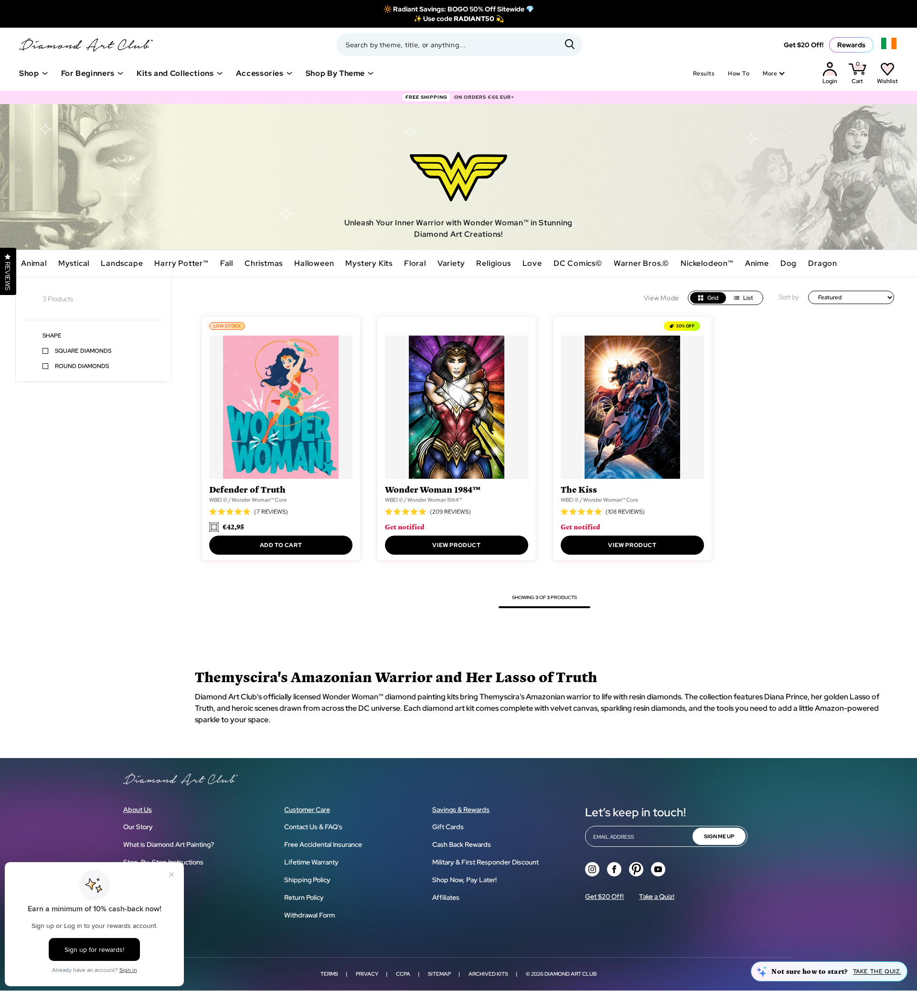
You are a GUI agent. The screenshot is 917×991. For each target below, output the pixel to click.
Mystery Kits (369, 263)
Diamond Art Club (570, 973)
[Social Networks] (592, 869)
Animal (34, 263)
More (770, 73)
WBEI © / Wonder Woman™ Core (248, 499)
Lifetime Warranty (311, 862)
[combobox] (459, 44)
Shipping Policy (307, 879)
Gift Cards (448, 826)
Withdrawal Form (309, 915)
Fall (226, 263)
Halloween (314, 263)
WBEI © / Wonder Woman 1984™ (423, 499)
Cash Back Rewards (461, 844)
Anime (757, 263)
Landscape (122, 263)
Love (532, 263)
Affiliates (445, 897)
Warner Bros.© (641, 263)
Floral (415, 263)
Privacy (367, 973)
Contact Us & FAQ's (313, 826)
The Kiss (579, 489)
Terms (329, 973)
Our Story (138, 826)
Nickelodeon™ (707, 263)
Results (703, 73)
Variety (451, 263)
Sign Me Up (719, 836)
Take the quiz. (877, 971)
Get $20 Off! (803, 45)
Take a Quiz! (656, 896)
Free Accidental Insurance (323, 844)
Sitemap (439, 973)
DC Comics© (578, 263)
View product (456, 545)
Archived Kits (488, 973)
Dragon (822, 263)
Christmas (264, 263)
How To (738, 73)
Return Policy (304, 897)
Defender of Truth (247, 489)
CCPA (403, 973)
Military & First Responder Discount (485, 862)
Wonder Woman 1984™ (432, 489)
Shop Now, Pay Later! (464, 879)
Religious (493, 263)
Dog (788, 263)
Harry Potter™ (181, 263)
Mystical (73, 263)
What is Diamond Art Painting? (168, 844)
